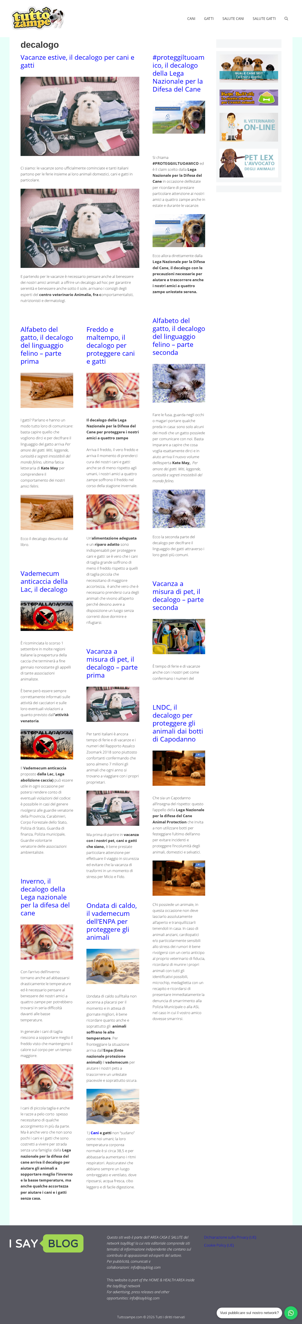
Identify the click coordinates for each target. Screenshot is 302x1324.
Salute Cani (233, 18)
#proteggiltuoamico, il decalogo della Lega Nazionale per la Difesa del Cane (179, 73)
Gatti (209, 18)
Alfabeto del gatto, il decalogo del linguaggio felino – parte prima (47, 345)
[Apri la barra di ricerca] (286, 18)
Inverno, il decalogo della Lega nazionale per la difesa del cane (45, 896)
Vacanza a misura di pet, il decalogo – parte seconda (178, 595)
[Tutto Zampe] (37, 18)
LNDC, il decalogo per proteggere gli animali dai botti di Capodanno (178, 723)
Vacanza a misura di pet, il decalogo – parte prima (112, 663)
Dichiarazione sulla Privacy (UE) (230, 1237)
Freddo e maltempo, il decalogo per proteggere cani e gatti (110, 345)
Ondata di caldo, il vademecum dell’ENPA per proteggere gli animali (111, 921)
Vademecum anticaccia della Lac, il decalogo (44, 581)
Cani (191, 18)
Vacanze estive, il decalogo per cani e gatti (77, 61)
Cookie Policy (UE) (219, 1245)
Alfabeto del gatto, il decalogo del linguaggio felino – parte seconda (179, 336)
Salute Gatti (264, 18)
